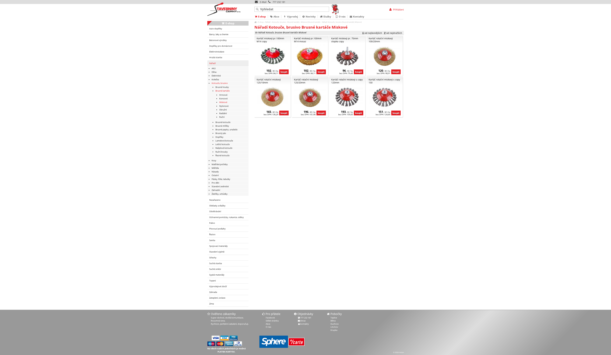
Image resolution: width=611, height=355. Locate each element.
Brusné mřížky (222, 126)
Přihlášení (398, 9)
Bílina (333, 320)
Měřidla (215, 168)
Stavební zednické (220, 186)
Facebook (270, 317)
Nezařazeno (215, 200)
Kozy (214, 160)
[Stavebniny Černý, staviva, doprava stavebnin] (255, 22)
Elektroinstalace (216, 51)
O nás (341, 16)
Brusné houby (222, 87)
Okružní (223, 109)
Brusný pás (220, 133)
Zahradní (216, 190)
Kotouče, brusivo (279, 22)
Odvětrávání (215, 211)
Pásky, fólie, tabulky (221, 179)
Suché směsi (215, 269)
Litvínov (334, 326)
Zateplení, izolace (217, 298)
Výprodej (292, 16)
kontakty (304, 323)
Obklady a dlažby (217, 205)
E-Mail (263, 1)
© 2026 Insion (398, 352)
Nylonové (223, 106)
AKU (214, 68)
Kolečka (215, 79)
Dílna (214, 72)
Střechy (212, 257)
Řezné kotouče (222, 155)
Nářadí (267, 22)
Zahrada (213, 292)
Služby (327, 16)
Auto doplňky (215, 28)
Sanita (212, 240)
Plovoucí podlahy (217, 228)
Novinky (310, 16)
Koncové (223, 98)
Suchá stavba (215, 263)
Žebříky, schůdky (220, 194)
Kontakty (358, 16)
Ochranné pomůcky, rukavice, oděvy (226, 217)
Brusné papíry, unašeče (226, 129)
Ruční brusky (221, 151)
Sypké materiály (216, 274)
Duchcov (334, 323)
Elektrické (216, 75)
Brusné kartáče (293, 22)
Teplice (333, 317)
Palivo (212, 223)
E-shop (261, 22)
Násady (215, 171)
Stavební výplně (216, 251)
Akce (276, 16)
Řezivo (212, 234)
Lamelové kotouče (224, 140)
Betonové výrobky (218, 40)
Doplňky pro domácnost (220, 46)
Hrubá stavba (215, 57)
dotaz (303, 320)
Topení (212, 280)
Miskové (304, 22)
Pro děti (215, 182)
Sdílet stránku (272, 320)
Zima (211, 303)
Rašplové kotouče (223, 148)
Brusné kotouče (222, 122)
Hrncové (223, 95)
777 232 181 (279, 1)
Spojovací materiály (218, 246)
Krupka (333, 330)
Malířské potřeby (220, 164)
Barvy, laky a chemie (218, 34)
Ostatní (215, 175)
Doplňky (219, 137)
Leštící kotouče (222, 144)
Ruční (222, 117)
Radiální (223, 113)
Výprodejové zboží (218, 286)
